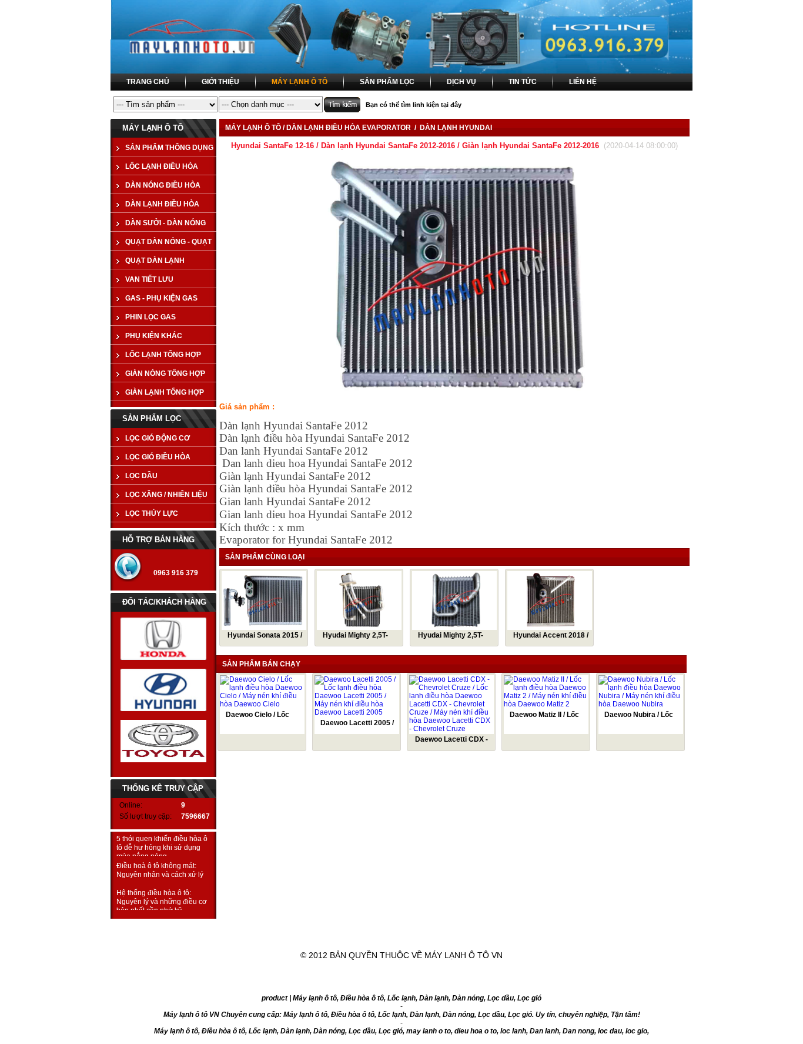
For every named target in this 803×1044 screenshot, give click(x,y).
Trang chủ (203, 927)
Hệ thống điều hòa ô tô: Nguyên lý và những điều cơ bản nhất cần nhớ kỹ (161, 902)
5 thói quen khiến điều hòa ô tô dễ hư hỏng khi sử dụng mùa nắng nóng (162, 847)
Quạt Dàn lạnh (155, 260)
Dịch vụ (453, 927)
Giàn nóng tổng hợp (165, 373)
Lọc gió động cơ (157, 438)
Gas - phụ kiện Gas (161, 298)
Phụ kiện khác (153, 336)
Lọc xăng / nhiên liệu (166, 495)
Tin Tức (529, 927)
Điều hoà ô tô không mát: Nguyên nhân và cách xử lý (159, 870)
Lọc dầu (141, 476)
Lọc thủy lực (151, 513)
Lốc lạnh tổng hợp (163, 355)
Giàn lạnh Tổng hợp (164, 392)
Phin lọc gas (150, 317)
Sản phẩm (372, 927)
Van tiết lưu (149, 279)
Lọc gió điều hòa (157, 457)
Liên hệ (604, 927)
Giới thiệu (287, 927)
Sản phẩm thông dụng (169, 148)
